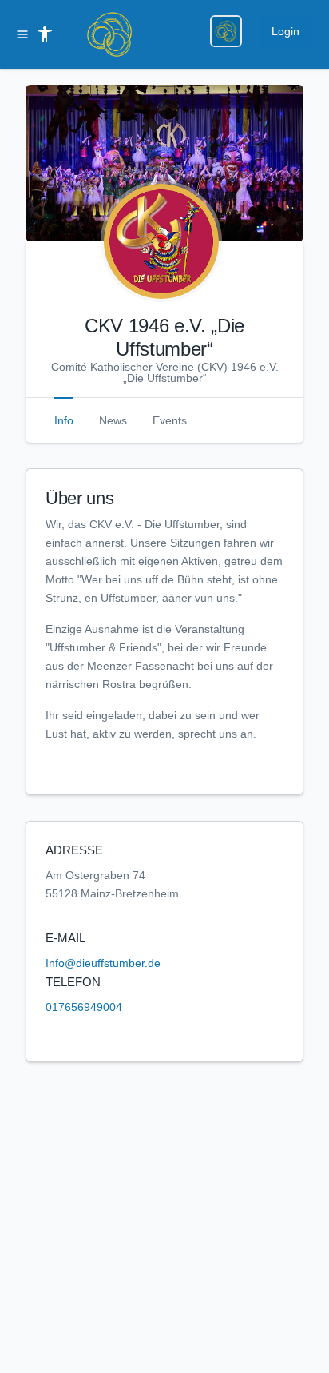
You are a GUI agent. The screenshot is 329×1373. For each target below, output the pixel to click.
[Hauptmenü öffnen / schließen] (25, 34)
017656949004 (84, 1007)
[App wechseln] (226, 31)
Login (285, 31)
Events (170, 420)
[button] (164, 163)
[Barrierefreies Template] (44, 34)
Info (63, 420)
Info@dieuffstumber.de (103, 963)
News (113, 420)
